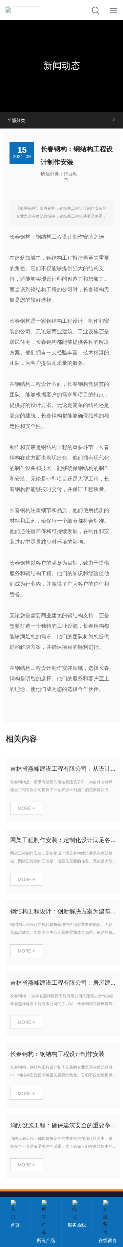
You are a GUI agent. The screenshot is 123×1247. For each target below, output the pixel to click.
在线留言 (107, 1240)
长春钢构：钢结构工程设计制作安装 (57, 1053)
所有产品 (46, 1240)
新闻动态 (61, 65)
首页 (15, 1225)
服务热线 (77, 1225)
